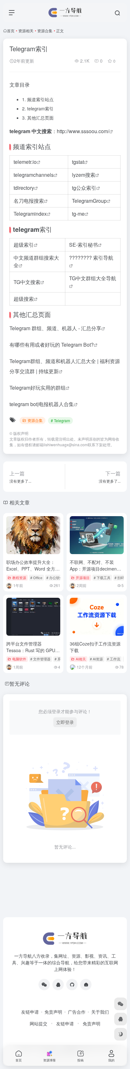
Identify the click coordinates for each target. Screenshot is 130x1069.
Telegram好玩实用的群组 (37, 387)
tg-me (78, 213)
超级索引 (24, 244)
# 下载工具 (102, 577)
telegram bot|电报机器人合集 (41, 404)
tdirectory (24, 187)
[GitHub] (72, 984)
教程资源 (19, 577)
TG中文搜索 (27, 282)
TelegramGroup (89, 200)
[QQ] (58, 984)
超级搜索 (24, 298)
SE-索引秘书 (83, 244)
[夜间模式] (120, 1034)
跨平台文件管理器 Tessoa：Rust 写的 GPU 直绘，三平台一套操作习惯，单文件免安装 (30, 653)
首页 (11, 30)
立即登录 (65, 722)
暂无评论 (19, 683)
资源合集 (44, 30)
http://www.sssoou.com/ (83, 131)
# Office (36, 577)
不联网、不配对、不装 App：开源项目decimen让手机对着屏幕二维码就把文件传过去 (96, 572)
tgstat (78, 161)
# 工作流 (113, 658)
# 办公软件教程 (58, 577)
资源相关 (25, 30)
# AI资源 (96, 658)
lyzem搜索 (83, 174)
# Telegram (60, 420)
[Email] (86, 984)
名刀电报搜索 (29, 200)
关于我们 (100, 1012)
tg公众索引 (84, 187)
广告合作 (77, 1012)
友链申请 (30, 1012)
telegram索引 (38, 108)
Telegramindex (30, 213)
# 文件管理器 (40, 658)
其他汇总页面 (38, 117)
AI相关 (81, 658)
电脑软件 (19, 658)
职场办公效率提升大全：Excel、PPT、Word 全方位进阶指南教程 (33, 568)
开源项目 (83, 577)
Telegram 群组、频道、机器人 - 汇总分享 (55, 328)
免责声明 (53, 1012)
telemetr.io (25, 161)
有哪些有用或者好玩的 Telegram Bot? (51, 344)
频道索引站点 (38, 99)
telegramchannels (34, 174)
